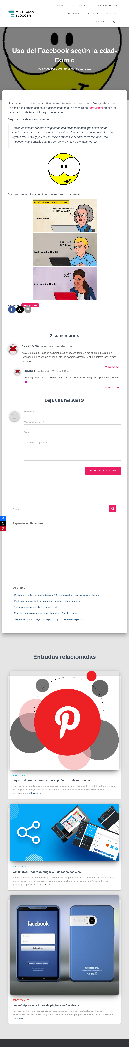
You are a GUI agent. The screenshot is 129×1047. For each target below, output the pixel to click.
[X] (3, 523)
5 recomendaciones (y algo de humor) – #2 (35, 607)
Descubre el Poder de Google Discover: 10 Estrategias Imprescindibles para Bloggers (56, 595)
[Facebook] (3, 518)
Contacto (100, 22)
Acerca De (111, 14)
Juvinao (29, 370)
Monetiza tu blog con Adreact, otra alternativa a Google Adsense (46, 613)
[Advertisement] (64, 559)
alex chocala (30, 346)
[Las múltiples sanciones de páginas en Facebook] (64, 945)
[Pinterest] (3, 528)
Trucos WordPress (106, 6)
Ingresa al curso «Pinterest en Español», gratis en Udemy (51, 780)
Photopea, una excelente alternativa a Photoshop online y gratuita (47, 601)
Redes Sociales (30, 305)
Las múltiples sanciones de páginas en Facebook (46, 1005)
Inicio (60, 6)
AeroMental (95, 107)
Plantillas (92, 14)
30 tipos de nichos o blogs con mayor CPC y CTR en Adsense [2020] (48, 619)
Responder (113, 367)
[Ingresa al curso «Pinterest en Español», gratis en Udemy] (64, 720)
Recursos (73, 14)
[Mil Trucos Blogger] (22, 14)
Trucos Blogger (79, 6)
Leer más (36, 793)
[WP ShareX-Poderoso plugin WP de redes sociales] (64, 832)
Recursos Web (20, 867)
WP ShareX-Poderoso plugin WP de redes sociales (47, 872)
